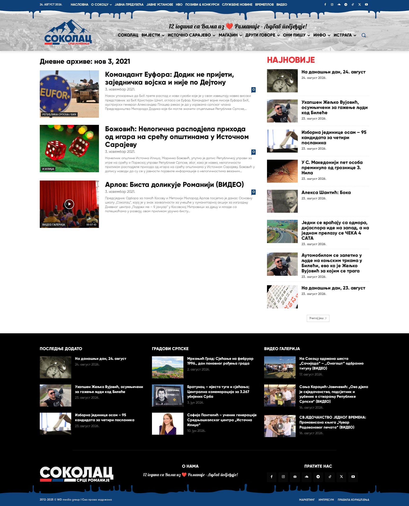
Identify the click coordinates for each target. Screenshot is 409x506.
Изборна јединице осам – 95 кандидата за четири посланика (334, 137)
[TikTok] (353, 5)
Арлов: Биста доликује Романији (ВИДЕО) (174, 184)
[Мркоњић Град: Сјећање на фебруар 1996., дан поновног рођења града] (167, 367)
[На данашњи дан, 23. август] (282, 296)
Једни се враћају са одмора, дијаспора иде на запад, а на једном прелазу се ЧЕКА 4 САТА (335, 230)
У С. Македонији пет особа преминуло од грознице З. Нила (332, 167)
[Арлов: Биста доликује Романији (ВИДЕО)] (69, 204)
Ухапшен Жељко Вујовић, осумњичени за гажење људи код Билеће (335, 107)
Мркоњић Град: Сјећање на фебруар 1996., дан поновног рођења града (220, 361)
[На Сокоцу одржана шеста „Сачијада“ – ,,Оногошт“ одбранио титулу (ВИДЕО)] (280, 367)
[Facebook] (325, 5)
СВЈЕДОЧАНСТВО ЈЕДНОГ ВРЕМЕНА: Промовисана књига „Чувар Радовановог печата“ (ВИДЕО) (332, 422)
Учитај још (316, 318)
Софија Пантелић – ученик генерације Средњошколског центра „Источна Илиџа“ (222, 420)
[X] (359, 5)
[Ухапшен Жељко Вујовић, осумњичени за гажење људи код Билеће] (282, 110)
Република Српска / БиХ (59, 114)
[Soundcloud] (339, 5)
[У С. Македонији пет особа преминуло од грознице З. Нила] (282, 171)
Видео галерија (53, 224)
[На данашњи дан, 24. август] (282, 80)
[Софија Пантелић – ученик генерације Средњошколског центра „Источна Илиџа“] (167, 424)
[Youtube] (366, 5)
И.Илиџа (48, 169)
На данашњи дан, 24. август (333, 72)
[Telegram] (346, 5)
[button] (363, 35)
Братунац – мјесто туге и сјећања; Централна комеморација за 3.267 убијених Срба (218, 391)
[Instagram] (332, 5)
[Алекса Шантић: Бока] (282, 201)
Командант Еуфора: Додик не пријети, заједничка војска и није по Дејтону (169, 78)
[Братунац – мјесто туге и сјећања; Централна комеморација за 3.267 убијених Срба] (167, 395)
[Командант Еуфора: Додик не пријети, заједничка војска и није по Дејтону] (69, 94)
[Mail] (294, 477)
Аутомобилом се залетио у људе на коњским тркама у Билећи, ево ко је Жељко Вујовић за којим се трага (332, 263)
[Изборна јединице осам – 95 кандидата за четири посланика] (282, 141)
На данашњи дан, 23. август (333, 288)
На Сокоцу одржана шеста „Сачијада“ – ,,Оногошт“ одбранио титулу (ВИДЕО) (331, 363)
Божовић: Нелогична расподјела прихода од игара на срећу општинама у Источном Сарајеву (177, 136)
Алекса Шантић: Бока (326, 192)
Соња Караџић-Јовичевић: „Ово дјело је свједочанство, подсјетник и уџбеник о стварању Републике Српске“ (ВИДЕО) (333, 394)
